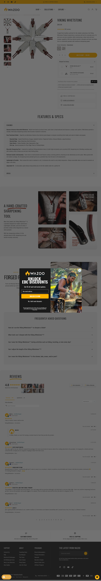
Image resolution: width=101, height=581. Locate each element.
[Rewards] (6, 577)
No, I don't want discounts (35, 301)
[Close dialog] (79, 270)
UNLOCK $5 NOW (35, 296)
